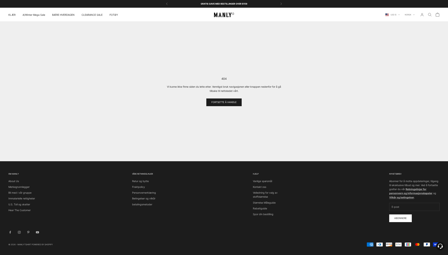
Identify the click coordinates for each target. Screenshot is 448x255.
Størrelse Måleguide (264, 202)
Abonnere (400, 218)
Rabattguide (260, 208)
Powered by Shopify (42, 244)
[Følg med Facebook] (10, 232)
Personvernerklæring (144, 192)
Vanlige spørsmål (262, 181)
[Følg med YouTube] (37, 232)
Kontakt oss (259, 186)
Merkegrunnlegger (19, 186)
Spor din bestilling (263, 214)
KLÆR (12, 14)
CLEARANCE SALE (92, 14)
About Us (13, 181)
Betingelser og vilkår (143, 198)
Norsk (408, 14)
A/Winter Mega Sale (34, 14)
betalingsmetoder (142, 204)
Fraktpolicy (138, 186)
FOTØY (114, 14)
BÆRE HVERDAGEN (63, 14)
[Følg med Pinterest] (28, 232)
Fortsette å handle (224, 102)
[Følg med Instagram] (19, 232)
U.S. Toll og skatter (19, 204)
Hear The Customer (19, 210)
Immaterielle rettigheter (21, 198)
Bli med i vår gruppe (19, 192)
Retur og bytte (140, 181)
